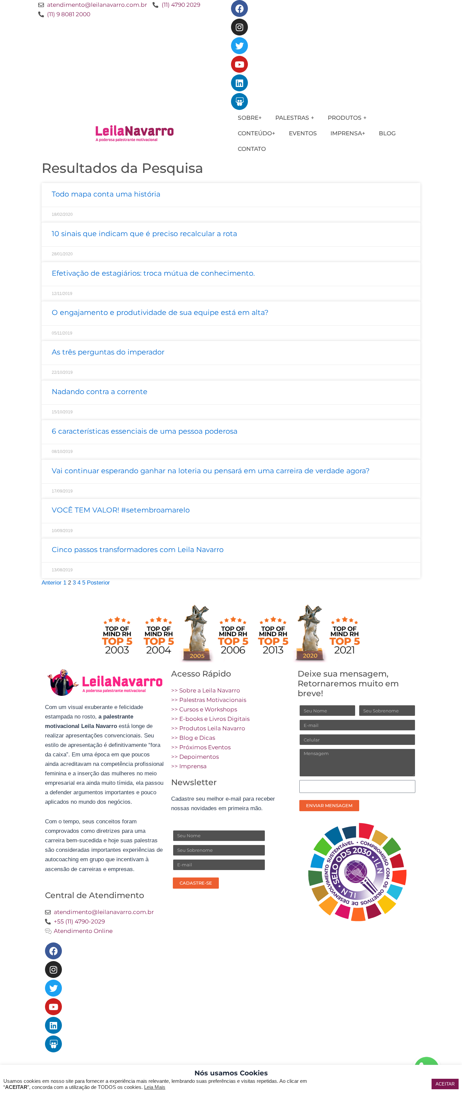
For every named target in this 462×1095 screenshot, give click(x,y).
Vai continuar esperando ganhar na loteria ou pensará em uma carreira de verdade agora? (211, 470)
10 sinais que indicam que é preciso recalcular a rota (144, 233)
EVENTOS (303, 133)
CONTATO (252, 148)
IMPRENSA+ (347, 133)
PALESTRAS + (294, 117)
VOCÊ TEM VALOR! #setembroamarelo (121, 510)
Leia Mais (154, 1087)
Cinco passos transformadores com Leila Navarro (138, 549)
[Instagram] (239, 27)
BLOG (387, 133)
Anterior (52, 582)
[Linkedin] (239, 82)
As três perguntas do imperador (108, 352)
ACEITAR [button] (445, 1084)
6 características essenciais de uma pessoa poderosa (144, 431)
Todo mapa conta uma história (106, 194)
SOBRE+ (250, 117)
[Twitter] (239, 45)
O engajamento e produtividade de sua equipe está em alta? (160, 312)
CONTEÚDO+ (256, 133)
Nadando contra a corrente (99, 391)
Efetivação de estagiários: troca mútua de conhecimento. (153, 273)
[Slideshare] (239, 101)
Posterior (98, 582)
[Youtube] (239, 64)
